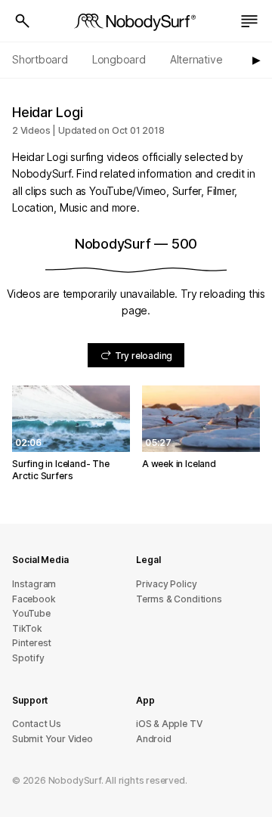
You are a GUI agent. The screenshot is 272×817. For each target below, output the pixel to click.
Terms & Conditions (179, 599)
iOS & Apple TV (169, 723)
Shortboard (40, 59)
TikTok (27, 628)
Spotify (28, 658)
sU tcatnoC (36, 723)
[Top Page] (136, 21)
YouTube (31, 613)
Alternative (196, 59)
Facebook (33, 599)
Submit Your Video (52, 738)
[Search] (22, 21)
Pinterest (31, 642)
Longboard (119, 59)
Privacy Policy (166, 584)
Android (154, 738)
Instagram (34, 584)
